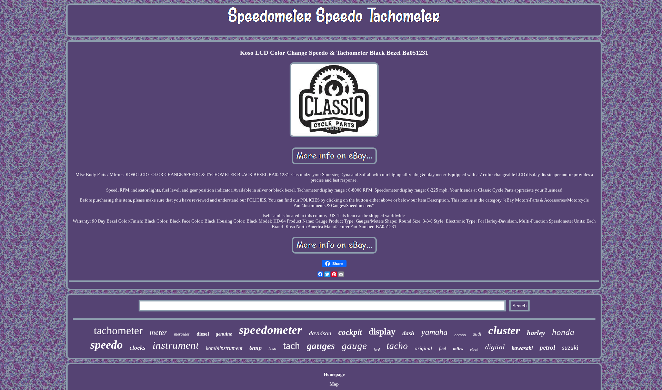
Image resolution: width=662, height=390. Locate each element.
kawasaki (522, 348)
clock (474, 349)
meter (158, 332)
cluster (504, 330)
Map (334, 384)
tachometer (118, 330)
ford (377, 349)
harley (536, 333)
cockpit (350, 332)
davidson (320, 333)
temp (255, 347)
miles (458, 348)
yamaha (434, 332)
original (423, 348)
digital (495, 347)
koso (272, 348)
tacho (397, 346)
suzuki (570, 347)
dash (408, 333)
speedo (106, 344)
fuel (442, 348)
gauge (354, 345)
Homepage (334, 374)
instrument (175, 345)
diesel (203, 334)
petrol (547, 347)
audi (477, 334)
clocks (138, 348)
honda (563, 332)
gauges (321, 345)
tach (291, 345)
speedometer (270, 330)
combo (460, 335)
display (382, 332)
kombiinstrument (224, 348)
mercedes (182, 334)
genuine (224, 334)
